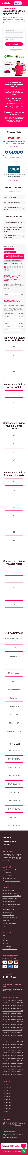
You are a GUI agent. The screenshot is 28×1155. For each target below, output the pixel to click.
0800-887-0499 (9, 875)
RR (14, 612)
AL (14, 482)
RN (14, 540)
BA (14, 490)
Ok (23, 1146)
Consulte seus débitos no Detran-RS (12, 1047)
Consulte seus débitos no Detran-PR (12, 1005)
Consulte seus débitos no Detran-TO (12, 1035)
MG (14, 355)
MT (14, 460)
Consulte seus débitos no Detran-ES (12, 1055)
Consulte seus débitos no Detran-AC (12, 1019)
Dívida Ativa (7, 844)
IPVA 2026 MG (14, 759)
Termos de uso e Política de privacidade (16, 49)
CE (14, 499)
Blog (3, 935)
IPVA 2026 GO (14, 809)
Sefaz (14, 681)
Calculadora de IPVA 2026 (14, 640)
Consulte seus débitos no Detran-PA (12, 1027)
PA (14, 595)
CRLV (14, 665)
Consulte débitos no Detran (10, 893)
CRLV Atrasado (14, 673)
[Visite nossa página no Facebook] (7, 977)
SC (14, 411)
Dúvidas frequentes (10, 878)
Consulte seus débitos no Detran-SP (12, 1044)
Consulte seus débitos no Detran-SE (12, 1074)
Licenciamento (14, 656)
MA (14, 507)
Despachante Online (8, 915)
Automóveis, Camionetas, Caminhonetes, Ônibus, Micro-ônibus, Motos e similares (14, 257)
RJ (14, 364)
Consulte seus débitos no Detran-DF (12, 1000)
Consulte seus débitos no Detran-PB (12, 1069)
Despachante (14, 690)
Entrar (17, 3)
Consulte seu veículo (8, 890)
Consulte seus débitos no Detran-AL (12, 1061)
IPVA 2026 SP (14, 750)
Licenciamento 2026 (8, 909)
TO (14, 620)
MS (14, 435)
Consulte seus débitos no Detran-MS (12, 1066)
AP (14, 587)
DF (14, 452)
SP (14, 347)
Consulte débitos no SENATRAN (11, 896)
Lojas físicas (8, 872)
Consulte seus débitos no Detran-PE (12, 1011)
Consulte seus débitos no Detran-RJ (12, 1042)
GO (14, 443)
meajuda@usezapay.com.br (12, 881)
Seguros (4, 926)
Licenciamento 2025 (8, 907)
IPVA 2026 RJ (14, 784)
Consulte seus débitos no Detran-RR (12, 1032)
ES (14, 372)
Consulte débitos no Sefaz (9, 898)
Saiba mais (18, 1125)
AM (14, 579)
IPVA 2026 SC (14, 792)
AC (14, 570)
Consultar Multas (7, 912)
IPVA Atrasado (6, 946)
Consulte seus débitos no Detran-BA (12, 1053)
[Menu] (24, 3)
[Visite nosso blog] (3, 977)
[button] (14, 197)
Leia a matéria (14, 146)
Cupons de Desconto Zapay (10, 949)
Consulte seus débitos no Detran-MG (12, 1003)
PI (14, 532)
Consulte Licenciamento (9, 901)
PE (14, 524)
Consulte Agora (13, 44)
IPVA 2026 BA (14, 800)
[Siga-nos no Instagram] (10, 977)
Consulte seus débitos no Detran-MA (12, 1063)
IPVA (14, 648)
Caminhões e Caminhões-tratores (13, 260)
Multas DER (14, 706)
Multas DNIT (14, 715)
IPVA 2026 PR (14, 767)
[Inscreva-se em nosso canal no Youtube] (14, 977)
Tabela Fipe (5, 920)
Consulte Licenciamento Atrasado (11, 904)
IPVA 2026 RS (14, 775)
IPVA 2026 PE (14, 825)
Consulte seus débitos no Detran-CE (12, 1013)
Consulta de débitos (10, 841)
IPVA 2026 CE (14, 817)
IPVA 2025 (5, 941)
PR (14, 394)
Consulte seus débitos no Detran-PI (12, 1030)
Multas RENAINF (14, 731)
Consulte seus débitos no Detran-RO (12, 1072)
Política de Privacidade (14, 1146)
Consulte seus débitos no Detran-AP (12, 1016)
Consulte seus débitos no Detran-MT (12, 1024)
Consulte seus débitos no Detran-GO (12, 1022)
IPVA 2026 (5, 943)
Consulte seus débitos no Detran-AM (12, 1058)
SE (14, 549)
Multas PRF (14, 723)
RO (14, 604)
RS (14, 402)
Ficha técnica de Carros (9, 923)
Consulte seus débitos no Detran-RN (12, 1050)
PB (14, 515)
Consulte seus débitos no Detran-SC (12, 1008)
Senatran (14, 698)
